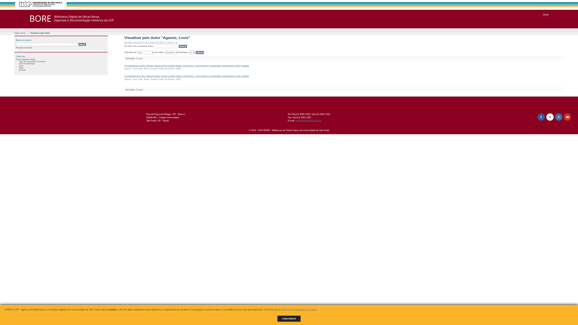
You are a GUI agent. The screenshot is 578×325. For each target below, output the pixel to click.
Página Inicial (20, 33)
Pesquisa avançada (24, 48)
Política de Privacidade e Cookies (299, 309)
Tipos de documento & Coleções (32, 61)
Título (21, 68)
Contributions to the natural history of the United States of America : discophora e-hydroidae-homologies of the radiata (186, 66)
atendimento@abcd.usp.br (308, 120)
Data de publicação (27, 64)
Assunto (22, 70)
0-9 (125, 43)
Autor (21, 66)
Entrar (546, 14)
